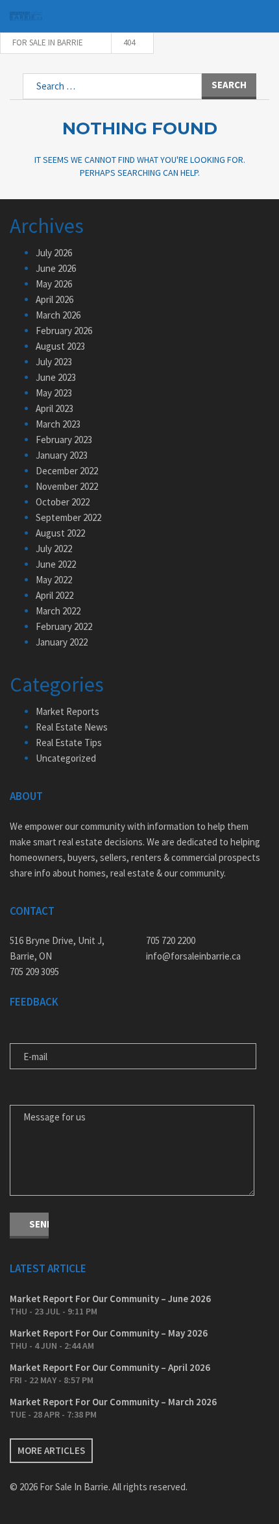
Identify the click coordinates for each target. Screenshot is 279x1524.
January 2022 (62, 642)
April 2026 (54, 299)
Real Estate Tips (69, 742)
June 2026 (56, 268)
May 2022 (54, 580)
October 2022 (63, 502)
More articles (51, 1450)
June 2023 (56, 377)
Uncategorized (66, 758)
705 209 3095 (34, 971)
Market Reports (67, 711)
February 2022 (64, 626)
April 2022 (54, 595)
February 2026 (64, 330)
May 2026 (54, 284)
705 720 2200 (170, 940)
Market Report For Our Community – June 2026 (110, 1298)
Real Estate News (72, 727)
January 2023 (62, 455)
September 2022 (68, 517)
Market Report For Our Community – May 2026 (109, 1333)
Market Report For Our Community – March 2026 (113, 1402)
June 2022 (56, 564)
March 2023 (58, 424)
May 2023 (54, 393)
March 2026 (58, 315)
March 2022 (58, 611)
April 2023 (54, 408)
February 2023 (64, 439)
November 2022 (67, 486)
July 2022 (54, 548)
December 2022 (67, 471)
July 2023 (54, 362)
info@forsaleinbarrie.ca (193, 956)
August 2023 (60, 346)
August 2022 (60, 533)
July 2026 (54, 253)
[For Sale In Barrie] (26, 16)
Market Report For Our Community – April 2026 (110, 1367)
